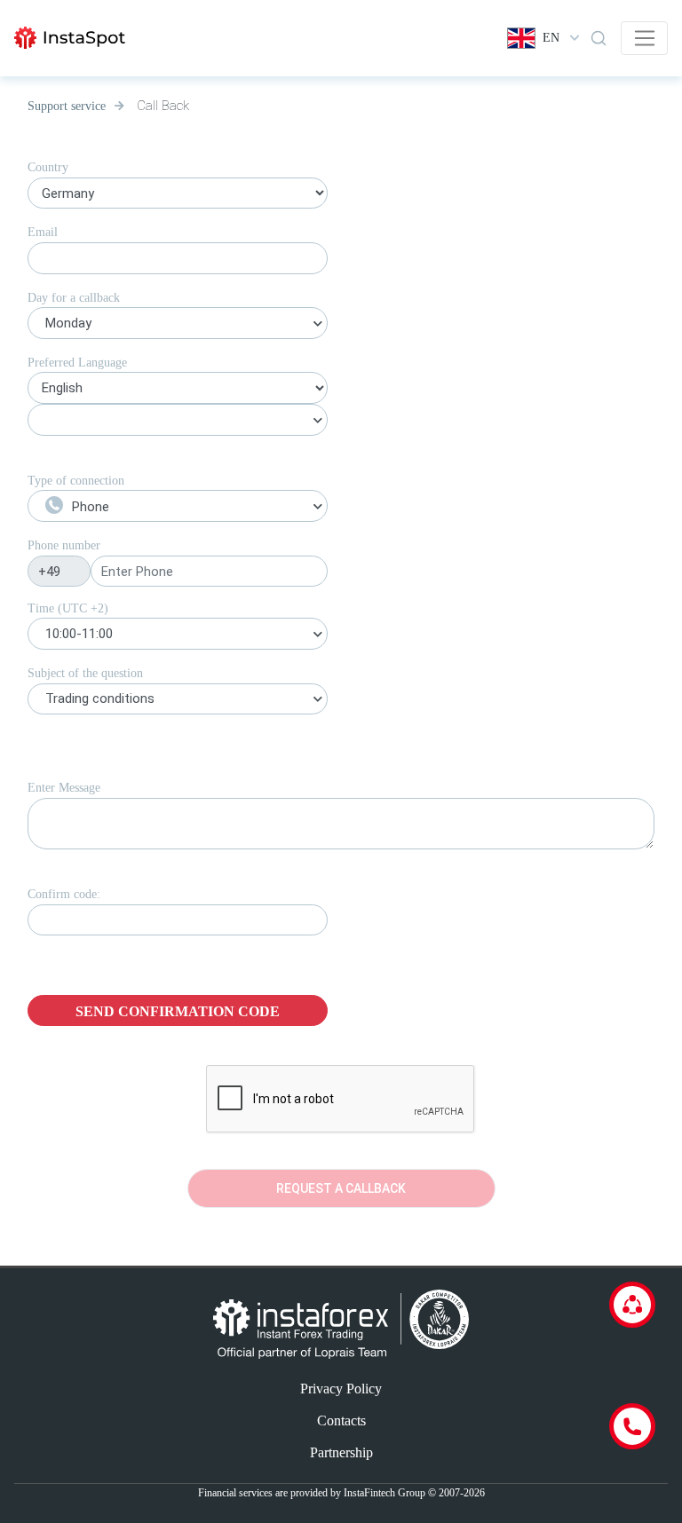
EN (551, 37)
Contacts (341, 1420)
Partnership (341, 1452)
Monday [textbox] (68, 323)
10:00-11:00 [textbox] (79, 634)
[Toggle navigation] (644, 38)
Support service (67, 106)
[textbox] (177, 506)
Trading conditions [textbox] (100, 698)
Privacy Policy (341, 1388)
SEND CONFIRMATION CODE (177, 1011)
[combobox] (177, 325)
